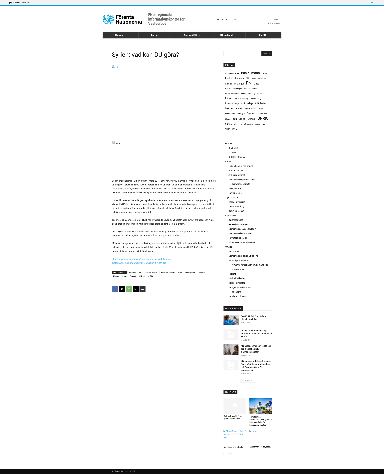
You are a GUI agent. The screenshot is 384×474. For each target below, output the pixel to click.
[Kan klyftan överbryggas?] (260, 437)
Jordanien (201, 273)
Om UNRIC (233, 148)
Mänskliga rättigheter (238, 260)
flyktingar (132, 273)
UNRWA (228, 124)
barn (264, 73)
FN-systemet (231, 215)
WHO (234, 128)
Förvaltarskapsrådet (238, 238)
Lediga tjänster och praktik (240, 166)
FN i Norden (233, 251)
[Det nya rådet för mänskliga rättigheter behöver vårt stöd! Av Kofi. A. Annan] (231, 334)
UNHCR (142, 276)
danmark (239, 78)
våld (263, 124)
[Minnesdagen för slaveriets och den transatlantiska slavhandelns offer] (231, 350)
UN (235, 118)
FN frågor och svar (237, 296)
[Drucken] (143, 289)
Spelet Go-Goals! (236, 211)
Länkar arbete (235, 193)
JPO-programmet (236, 175)
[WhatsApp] (129, 289)
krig (259, 98)
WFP (227, 129)
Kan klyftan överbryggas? (260, 447)
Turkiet (133, 276)
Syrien (124, 276)
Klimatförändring (236, 206)
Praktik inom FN (235, 170)
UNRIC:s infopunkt (237, 157)
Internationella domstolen (240, 233)
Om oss (228, 143)
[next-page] (230, 453)
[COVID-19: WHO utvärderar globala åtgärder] (231, 320)
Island (243, 93)
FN (140, 273)
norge (260, 108)
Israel (250, 94)
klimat (228, 98)
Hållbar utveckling (236, 202)
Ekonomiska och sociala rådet (242, 229)
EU (247, 78)
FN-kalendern (234, 292)
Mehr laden (247, 380)
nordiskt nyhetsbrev (246, 108)
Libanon (116, 276)
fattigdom (262, 78)
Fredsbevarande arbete (239, 184)
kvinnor (229, 103)
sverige (241, 113)
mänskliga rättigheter (254, 103)
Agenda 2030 (231, 197)
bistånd (228, 78)
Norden (229, 108)
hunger (247, 89)
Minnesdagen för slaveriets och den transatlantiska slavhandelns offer (256, 349)
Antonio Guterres (232, 73)
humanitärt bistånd (168, 273)
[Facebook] (115, 289)
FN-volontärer (234, 188)
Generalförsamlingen (233, 89)
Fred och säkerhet (236, 278)
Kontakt (232, 152)
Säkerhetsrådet (262, 114)
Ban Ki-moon (250, 72)
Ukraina (228, 119)
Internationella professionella (241, 179)
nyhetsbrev (230, 114)
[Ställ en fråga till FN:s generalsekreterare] (235, 406)
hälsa (254, 89)
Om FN (228, 247)
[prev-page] (225, 453)
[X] (122, 289)
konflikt (253, 99)
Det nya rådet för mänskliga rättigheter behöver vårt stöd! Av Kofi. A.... (256, 333)
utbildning (238, 124)
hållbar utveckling (231, 94)
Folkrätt (232, 274)
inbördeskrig (190, 273)
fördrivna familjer (151, 273)
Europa (253, 78)
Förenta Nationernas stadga (241, 242)
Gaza (256, 83)
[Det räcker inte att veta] (235, 437)
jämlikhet (258, 93)
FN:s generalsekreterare (239, 287)
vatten (257, 124)
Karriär (228, 161)
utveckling (248, 124)
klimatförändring (241, 98)
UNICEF (251, 118)
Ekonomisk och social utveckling (243, 256)
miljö (237, 104)
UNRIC (150, 276)
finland (228, 84)
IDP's (180, 273)
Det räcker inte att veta (233, 447)
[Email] (136, 289)
